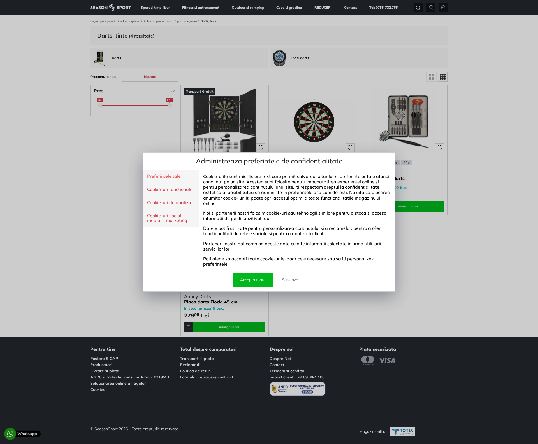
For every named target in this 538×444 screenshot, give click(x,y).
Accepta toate (253, 279)
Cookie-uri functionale (170, 189)
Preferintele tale (164, 176)
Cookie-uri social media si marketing (167, 218)
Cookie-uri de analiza (169, 202)
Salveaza (290, 279)
